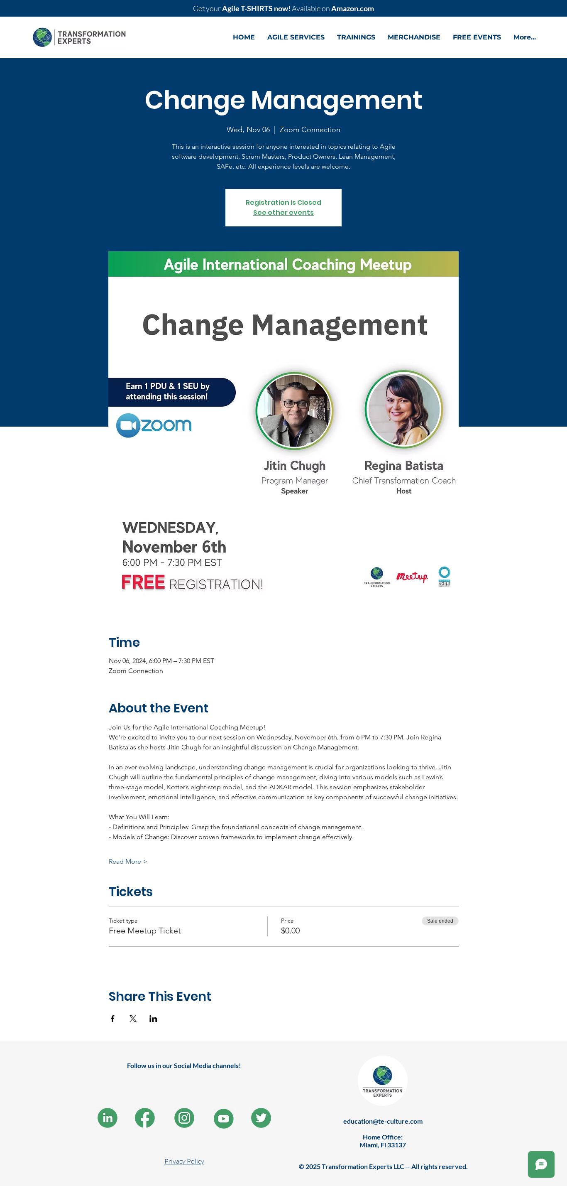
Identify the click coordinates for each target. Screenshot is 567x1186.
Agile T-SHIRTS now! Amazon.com (283, 8)
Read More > (128, 861)
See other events (283, 212)
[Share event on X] (133, 1018)
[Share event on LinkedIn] (153, 1018)
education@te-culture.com (383, 1121)
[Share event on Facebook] (113, 1018)
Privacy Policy (184, 1161)
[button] (296, 37)
